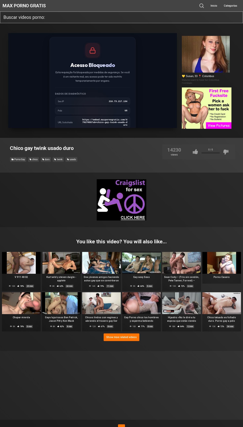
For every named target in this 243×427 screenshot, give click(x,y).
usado (72, 159)
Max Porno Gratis (24, 6)
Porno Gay (19, 159)
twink (59, 159)
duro (47, 159)
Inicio (214, 5)
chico (35, 159)
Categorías (230, 5)
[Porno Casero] (221, 263)
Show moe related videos (121, 337)
